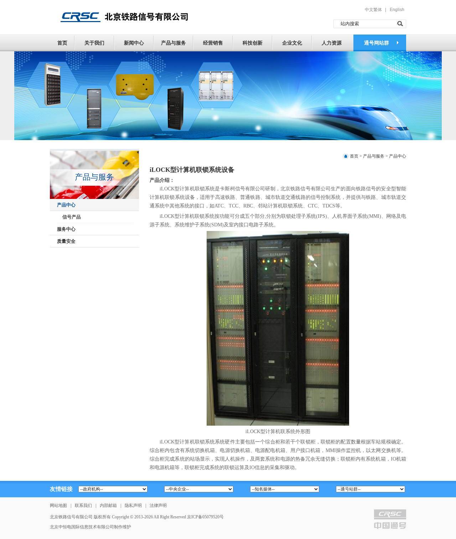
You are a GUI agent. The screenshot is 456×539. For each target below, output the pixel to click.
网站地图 (58, 505)
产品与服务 (173, 43)
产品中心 (397, 156)
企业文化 (292, 43)
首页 (62, 43)
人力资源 (332, 43)
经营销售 (213, 43)
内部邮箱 (108, 505)
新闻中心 (134, 43)
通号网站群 (376, 43)
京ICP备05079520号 (205, 516)
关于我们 (94, 43)
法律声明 (158, 505)
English (397, 9)
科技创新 (253, 43)
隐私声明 (133, 505)
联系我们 (83, 505)
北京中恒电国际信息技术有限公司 (82, 526)
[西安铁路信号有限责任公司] (121, 16)
